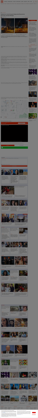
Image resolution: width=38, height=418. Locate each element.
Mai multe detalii (4, 412)
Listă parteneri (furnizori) (19, 414)
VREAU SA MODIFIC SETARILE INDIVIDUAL (34, 414)
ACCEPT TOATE (34, 412)
